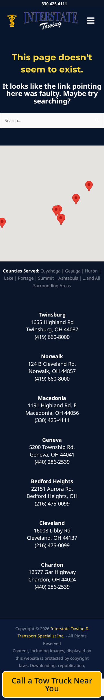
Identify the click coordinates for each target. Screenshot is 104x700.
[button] (61, 219)
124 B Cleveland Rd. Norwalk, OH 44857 (52, 367)
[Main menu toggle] (91, 20)
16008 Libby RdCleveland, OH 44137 (52, 534)
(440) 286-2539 (52, 461)
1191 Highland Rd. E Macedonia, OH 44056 (52, 409)
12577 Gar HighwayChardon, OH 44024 (52, 575)
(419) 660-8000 (52, 336)
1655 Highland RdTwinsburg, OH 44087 (52, 326)
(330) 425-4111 (52, 420)
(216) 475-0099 (52, 503)
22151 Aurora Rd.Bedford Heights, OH (52, 492)
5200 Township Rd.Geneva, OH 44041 (52, 450)
